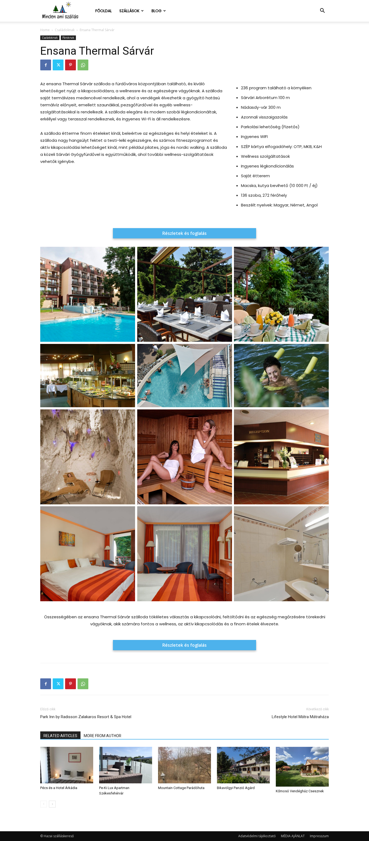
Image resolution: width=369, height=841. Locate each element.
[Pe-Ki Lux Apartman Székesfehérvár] (125, 765)
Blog (157, 11)
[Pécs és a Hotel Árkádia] (66, 765)
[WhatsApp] (83, 65)
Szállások (129, 11)
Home (45, 30)
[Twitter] (58, 65)
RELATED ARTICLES (60, 736)
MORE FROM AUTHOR (102, 736)
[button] (322, 11)
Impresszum (319, 836)
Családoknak (65, 30)
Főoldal (103, 11)
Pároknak (68, 38)
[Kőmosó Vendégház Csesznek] (302, 767)
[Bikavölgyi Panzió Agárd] (243, 765)
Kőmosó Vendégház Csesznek (300, 791)
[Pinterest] (70, 65)
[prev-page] (43, 804)
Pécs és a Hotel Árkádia (58, 788)
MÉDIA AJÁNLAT (293, 836)
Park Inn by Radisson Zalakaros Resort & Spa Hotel (85, 716)
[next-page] (52, 804)
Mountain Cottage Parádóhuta (181, 788)
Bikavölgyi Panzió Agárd (236, 788)
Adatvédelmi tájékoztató (257, 836)
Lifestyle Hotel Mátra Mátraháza (300, 716)
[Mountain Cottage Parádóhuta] (184, 765)
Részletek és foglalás (184, 233)
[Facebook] (45, 65)
